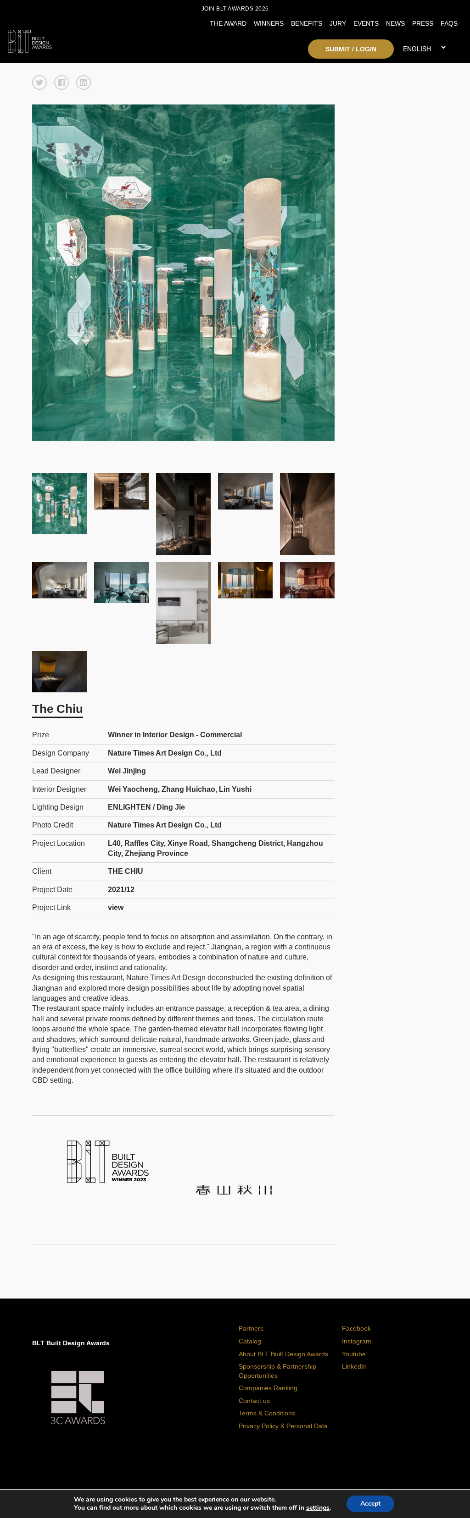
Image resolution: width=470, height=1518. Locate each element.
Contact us (254, 1400)
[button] (39, 82)
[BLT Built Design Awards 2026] (64, 39)
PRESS (422, 23)
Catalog (250, 1341)
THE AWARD (228, 23)
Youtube (354, 1354)
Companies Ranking (268, 1388)
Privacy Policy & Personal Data (283, 1426)
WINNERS (269, 23)
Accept (370, 1503)
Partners (251, 1328)
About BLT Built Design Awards (283, 1354)
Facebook (356, 1328)
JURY (338, 23)
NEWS (395, 23)
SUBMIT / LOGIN (350, 49)
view (115, 907)
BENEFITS (306, 23)
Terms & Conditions (267, 1413)
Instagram (356, 1341)
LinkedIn (354, 1366)
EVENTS (366, 23)
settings (318, 1508)
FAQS (449, 23)
